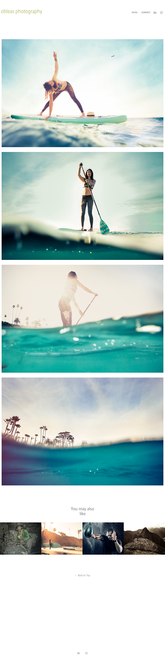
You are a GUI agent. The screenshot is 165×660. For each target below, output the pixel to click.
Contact (145, 12)
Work (135, 12)
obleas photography (21, 11)
